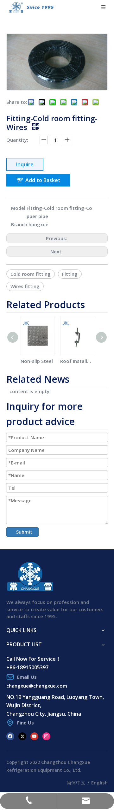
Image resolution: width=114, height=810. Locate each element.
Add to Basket (42, 180)
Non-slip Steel (37, 361)
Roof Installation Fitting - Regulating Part (76, 361)
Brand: (18, 224)
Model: (19, 208)
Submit (24, 532)
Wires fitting (25, 286)
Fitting (70, 274)
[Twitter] (22, 735)
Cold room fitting (30, 274)
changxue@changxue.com (36, 686)
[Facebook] (10, 735)
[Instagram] (46, 735)
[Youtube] (34, 735)
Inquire (25, 164)
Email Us (27, 677)
